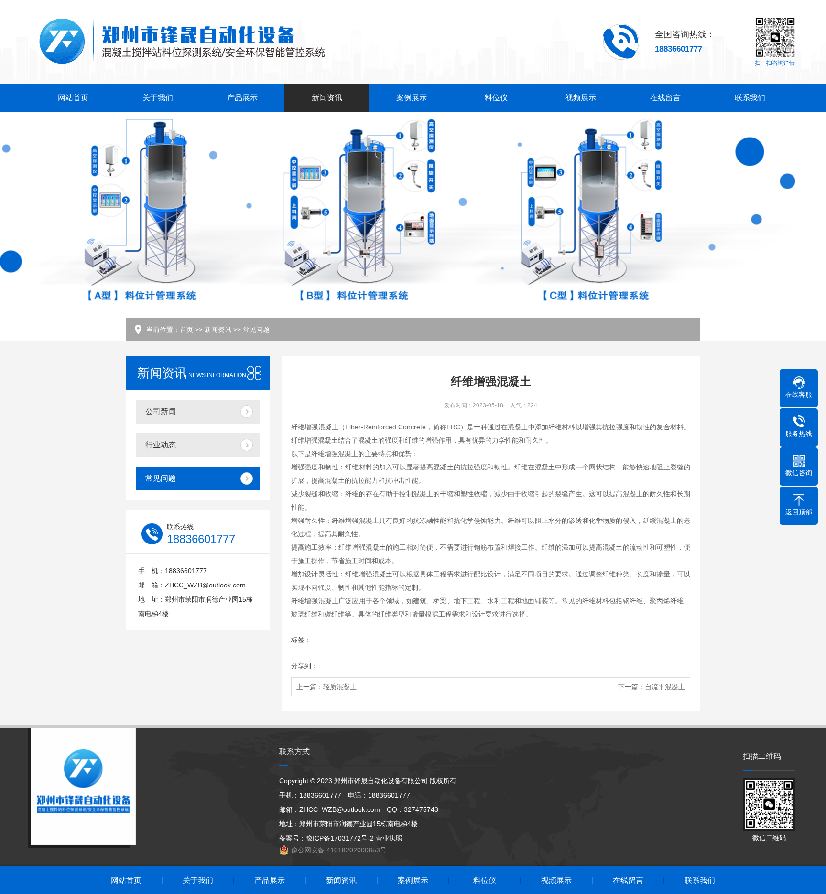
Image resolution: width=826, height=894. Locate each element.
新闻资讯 (327, 98)
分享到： (304, 666)
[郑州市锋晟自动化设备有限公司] (181, 41)
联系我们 (750, 98)
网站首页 (73, 98)
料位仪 (496, 98)
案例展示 (411, 98)
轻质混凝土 (340, 687)
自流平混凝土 (665, 687)
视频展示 (580, 98)
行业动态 (160, 445)
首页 (186, 329)
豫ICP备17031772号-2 (340, 838)
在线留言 (665, 98)
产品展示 (242, 98)
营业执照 (389, 838)
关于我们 (157, 98)
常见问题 (256, 329)
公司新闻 (160, 411)
